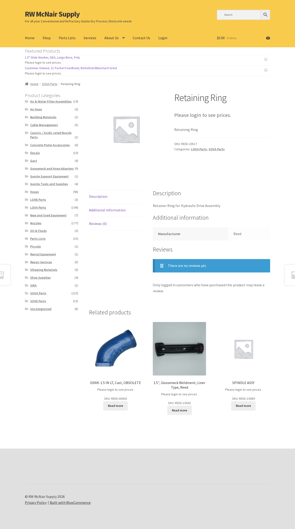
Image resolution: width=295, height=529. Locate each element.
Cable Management (44, 125)
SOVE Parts (38, 301)
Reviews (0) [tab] (98, 223)
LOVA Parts (199, 149)
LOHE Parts (38, 200)
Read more (115, 406)
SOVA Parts (49, 84)
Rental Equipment (43, 254)
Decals (35, 153)
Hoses (34, 192)
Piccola (35, 246)
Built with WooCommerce (70, 502)
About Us (111, 37)
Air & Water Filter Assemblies (51, 101)
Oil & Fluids (38, 231)
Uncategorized (40, 309)
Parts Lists (67, 37)
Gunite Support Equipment (49, 176)
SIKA (33, 285)
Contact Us (141, 37)
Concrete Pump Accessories (50, 145)
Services (90, 37)
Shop (47, 37)
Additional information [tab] (107, 210)
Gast (33, 161)
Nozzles (35, 223)
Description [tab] (98, 196)
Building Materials (43, 117)
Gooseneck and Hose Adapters (52, 168)
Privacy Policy (36, 502)
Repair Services (41, 262)
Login (162, 37)
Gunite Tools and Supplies (49, 184)
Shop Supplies (40, 277)
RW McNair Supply (52, 14)
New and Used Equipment (48, 215)
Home (30, 37)
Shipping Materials (43, 270)
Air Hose (36, 109)
